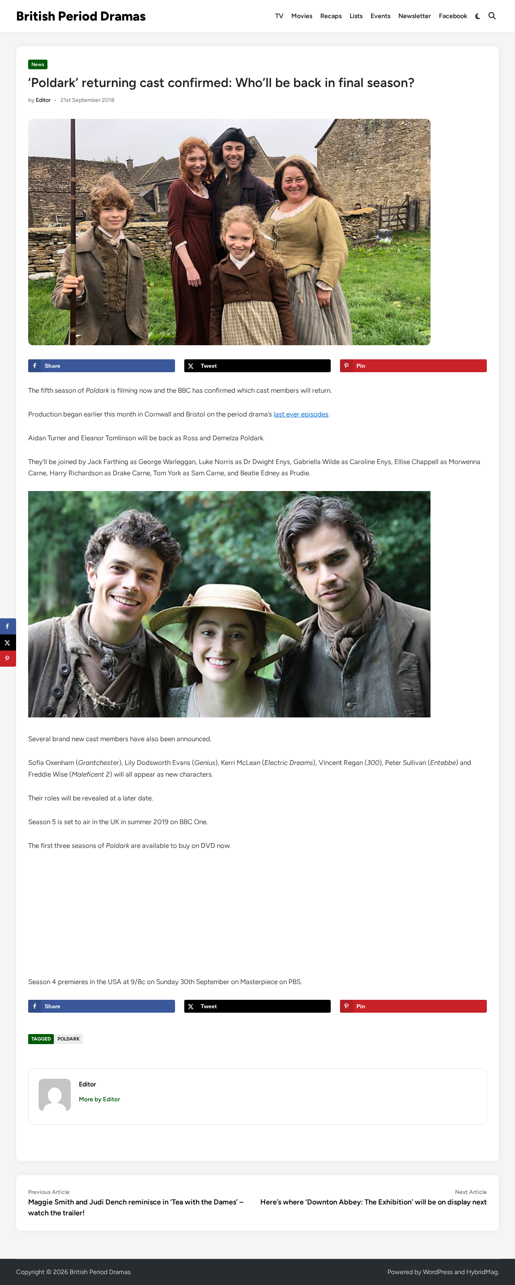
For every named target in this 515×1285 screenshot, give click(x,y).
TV (279, 16)
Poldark (69, 1039)
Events (380, 16)
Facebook (453, 16)
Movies (301, 16)
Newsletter (414, 16)
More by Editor (99, 1099)
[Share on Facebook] (8, 626)
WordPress (438, 1272)
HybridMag (482, 1272)
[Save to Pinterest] (8, 659)
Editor (43, 100)
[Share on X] (8, 642)
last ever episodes (301, 414)
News (37, 64)
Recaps (331, 16)
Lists (356, 16)
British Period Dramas (81, 16)
